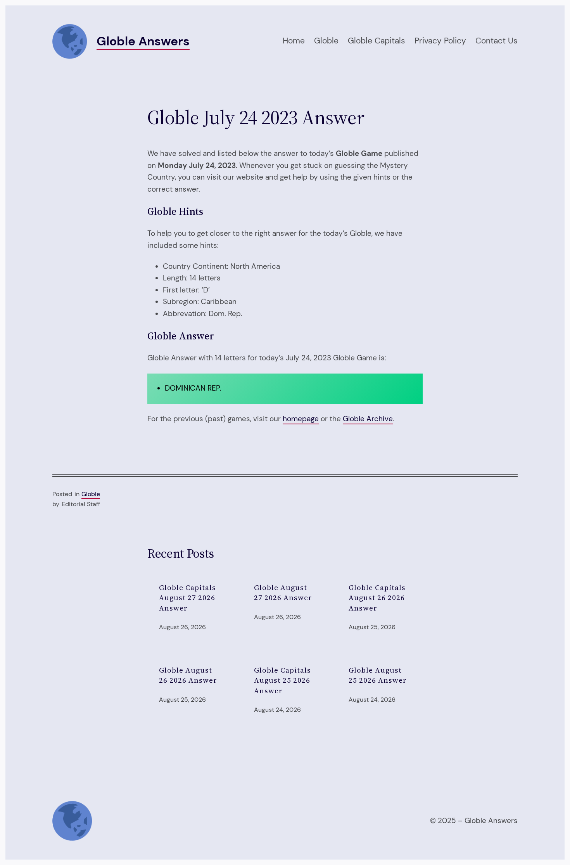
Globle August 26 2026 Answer (188, 675)
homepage (301, 419)
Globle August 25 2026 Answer (378, 675)
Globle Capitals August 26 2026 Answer (377, 597)
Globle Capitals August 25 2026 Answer (282, 680)
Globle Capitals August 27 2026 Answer (187, 597)
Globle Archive (368, 419)
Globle (90, 494)
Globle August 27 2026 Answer (283, 592)
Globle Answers (143, 41)
